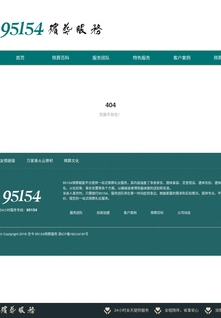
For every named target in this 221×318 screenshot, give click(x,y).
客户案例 (182, 57)
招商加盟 (103, 213)
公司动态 (184, 213)
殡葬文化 (71, 160)
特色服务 (141, 57)
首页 (20, 57)
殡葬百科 (60, 57)
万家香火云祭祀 (40, 160)
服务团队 (101, 57)
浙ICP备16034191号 (73, 234)
